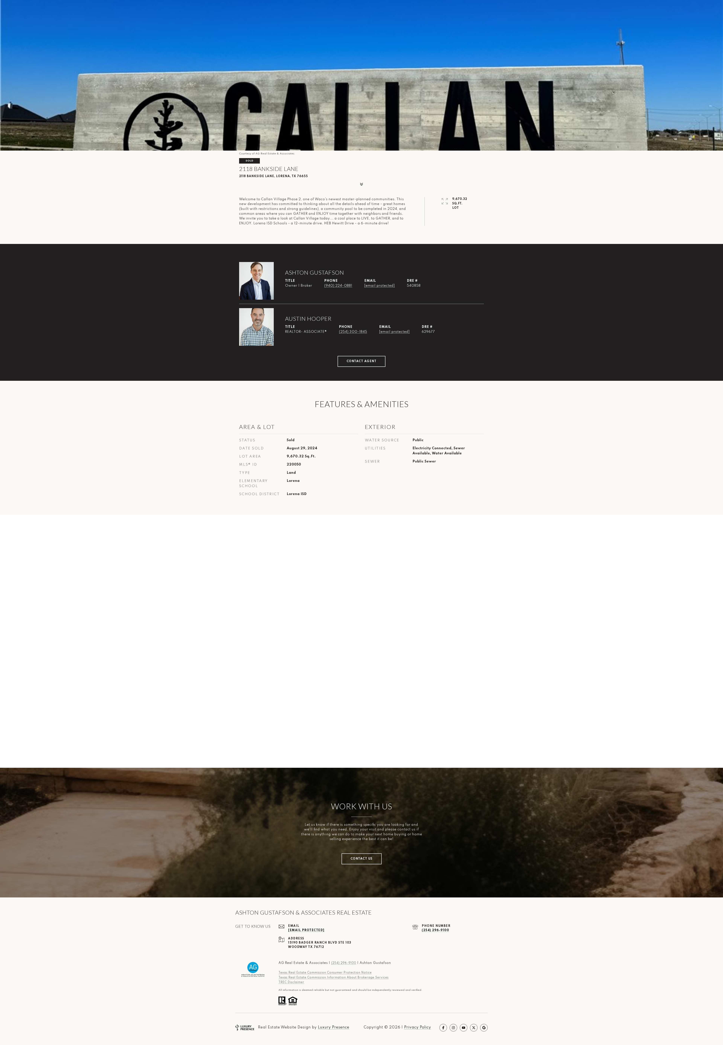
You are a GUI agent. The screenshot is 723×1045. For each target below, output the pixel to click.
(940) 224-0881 (338, 285)
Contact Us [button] (362, 858)
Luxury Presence (333, 1027)
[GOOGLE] (484, 1027)
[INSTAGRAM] (453, 1027)
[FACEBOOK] (443, 1027)
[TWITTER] (473, 1027)
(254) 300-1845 (353, 332)
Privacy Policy (417, 1027)
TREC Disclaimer (291, 982)
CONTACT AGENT (362, 361)
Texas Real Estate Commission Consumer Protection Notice (325, 972)
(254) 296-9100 (435, 930)
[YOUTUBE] (463, 1027)
